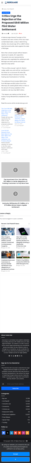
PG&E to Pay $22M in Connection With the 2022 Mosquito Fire (22, 262)
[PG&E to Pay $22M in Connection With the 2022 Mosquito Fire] (23, 254)
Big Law (4, 398)
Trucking (4, 422)
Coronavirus (5, 406)
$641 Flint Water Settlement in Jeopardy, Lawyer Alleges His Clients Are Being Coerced (20, 118)
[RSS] (22, 356)
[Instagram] (20, 356)
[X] (11, 356)
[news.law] (11, 2)
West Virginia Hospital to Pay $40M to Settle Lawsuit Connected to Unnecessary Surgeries (7, 241)
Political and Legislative (8, 414)
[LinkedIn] (13, 356)
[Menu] (2, 3)
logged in (9, 218)
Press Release (6, 417)
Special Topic (6, 419)
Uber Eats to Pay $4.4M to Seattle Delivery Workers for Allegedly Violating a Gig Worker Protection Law (22, 241)
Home (4, 9)
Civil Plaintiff (10, 9)
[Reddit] (18, 356)
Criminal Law (5, 409)
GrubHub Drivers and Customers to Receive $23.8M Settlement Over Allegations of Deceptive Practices (8, 264)
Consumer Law (6, 403)
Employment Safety (7, 411)
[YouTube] (15, 356)
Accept (15, 454)
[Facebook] (9, 356)
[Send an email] (8, 33)
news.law (5, 33)
